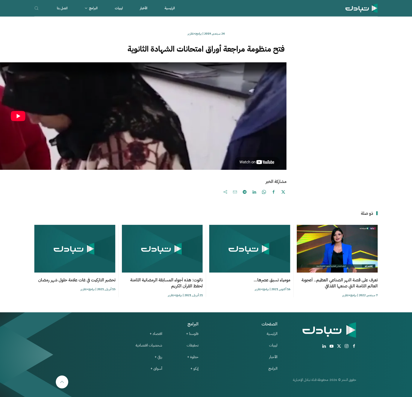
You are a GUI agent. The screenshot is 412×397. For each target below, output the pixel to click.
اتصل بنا (62, 8)
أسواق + (156, 368)
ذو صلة (367, 213)
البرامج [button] (93, 8)
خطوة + (192, 357)
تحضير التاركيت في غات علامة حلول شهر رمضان (76, 280)
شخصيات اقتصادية (149, 345)
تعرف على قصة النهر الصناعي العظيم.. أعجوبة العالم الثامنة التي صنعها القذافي (339, 283)
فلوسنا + (192, 333)
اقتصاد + (156, 333)
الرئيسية (170, 8)
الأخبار (143, 8)
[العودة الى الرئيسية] (361, 8)
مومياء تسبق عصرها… (272, 280)
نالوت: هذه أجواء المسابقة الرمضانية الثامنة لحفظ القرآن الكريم (166, 283)
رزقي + (158, 357)
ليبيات (119, 8)
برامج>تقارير (195, 33)
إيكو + (194, 368)
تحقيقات (192, 345)
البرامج (272, 368)
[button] (36, 8)
